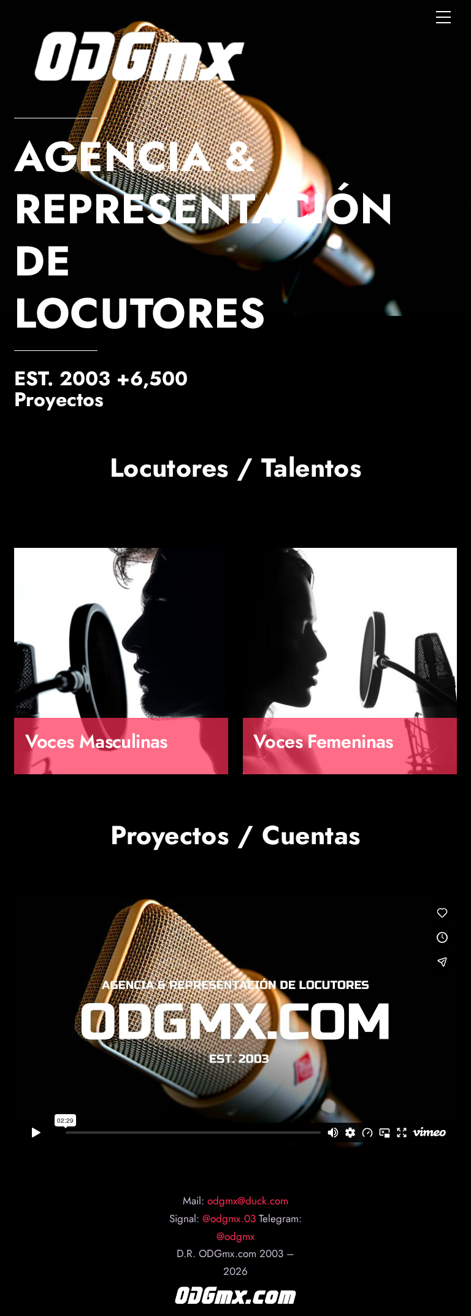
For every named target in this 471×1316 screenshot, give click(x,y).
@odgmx (235, 1236)
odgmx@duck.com (247, 1200)
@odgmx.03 (227, 1218)
